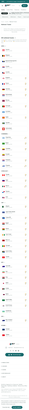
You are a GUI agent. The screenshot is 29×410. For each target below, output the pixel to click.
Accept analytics (17, 407)
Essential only (6, 407)
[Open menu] (2, 5)
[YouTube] (16, 350)
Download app (17, 354)
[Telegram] (18, 350)
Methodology (6, 373)
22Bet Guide (13, 17)
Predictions (23, 9)
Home (2, 21)
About (4, 376)
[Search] (19, 6)
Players (19, 17)
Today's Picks (9, 9)
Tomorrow (16, 9)
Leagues (4, 366)
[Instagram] (13, 350)
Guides (3, 9)
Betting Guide (5, 17)
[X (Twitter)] (10, 350)
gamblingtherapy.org (6, 392)
